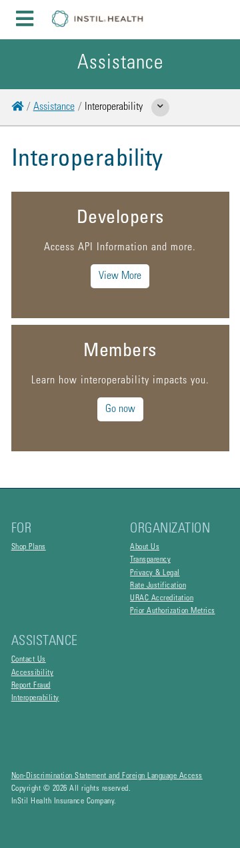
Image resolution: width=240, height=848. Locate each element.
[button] (214, 20)
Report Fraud (31, 686)
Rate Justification (158, 586)
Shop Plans (28, 547)
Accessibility (32, 673)
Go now (120, 409)
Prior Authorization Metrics (172, 611)
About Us (144, 547)
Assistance (54, 107)
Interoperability (35, 698)
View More (120, 276)
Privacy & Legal (155, 573)
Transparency (150, 560)
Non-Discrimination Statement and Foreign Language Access (107, 776)
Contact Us (28, 660)
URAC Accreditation (161, 598)
